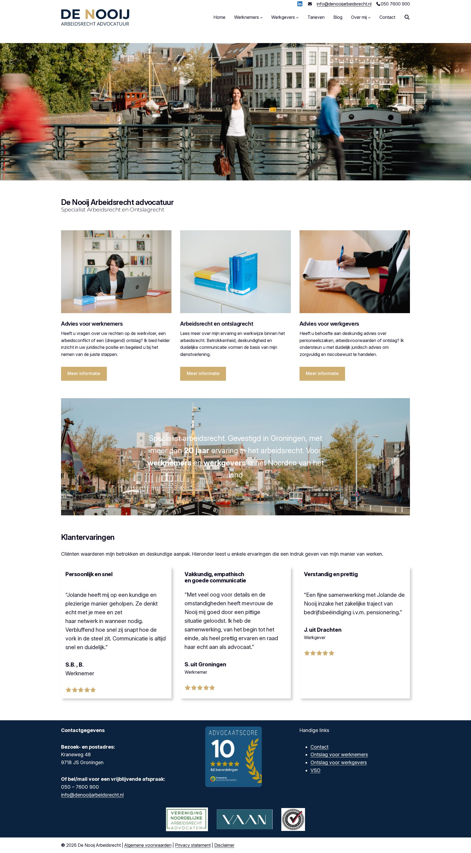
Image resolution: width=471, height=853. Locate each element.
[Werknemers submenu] (261, 17)
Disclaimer (224, 845)
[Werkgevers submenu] (297, 17)
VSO (315, 770)
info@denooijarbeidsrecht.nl (344, 4)
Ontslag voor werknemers (339, 754)
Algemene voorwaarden (147, 845)
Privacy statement (193, 845)
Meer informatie (83, 373)
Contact (319, 747)
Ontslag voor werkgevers (338, 762)
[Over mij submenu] (369, 17)
